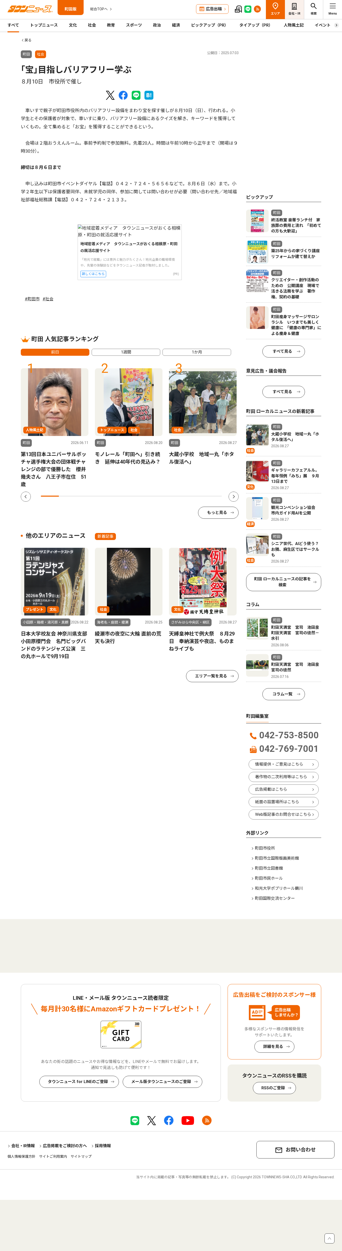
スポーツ (134, 25)
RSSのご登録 (273, 1088)
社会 (92, 25)
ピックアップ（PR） (209, 25)
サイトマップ (81, 1156)
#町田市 (32, 299)
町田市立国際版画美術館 (277, 858)
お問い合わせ (301, 1150)
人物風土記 (294, 25)
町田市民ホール (269, 878)
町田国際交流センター (275, 898)
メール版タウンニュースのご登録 (161, 1081)
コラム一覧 (282, 694)
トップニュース (44, 25)
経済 (176, 25)
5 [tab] (122, 496)
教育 (111, 25)
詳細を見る (273, 1046)
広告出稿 (214, 9)
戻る (28, 40)
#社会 (48, 299)
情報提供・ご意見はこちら (279, 764)
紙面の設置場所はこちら (277, 801)
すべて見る (282, 351)
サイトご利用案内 (53, 1156)
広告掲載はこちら (271, 789)
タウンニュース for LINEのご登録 (78, 1081)
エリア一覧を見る (211, 676)
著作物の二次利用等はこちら (281, 776)
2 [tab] (68, 496)
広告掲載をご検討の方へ (65, 1145)
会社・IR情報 (23, 1145)
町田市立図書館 (269, 868)
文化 (73, 25)
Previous (26, 497)
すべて (13, 25)
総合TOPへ (99, 9)
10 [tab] (213, 496)
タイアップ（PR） (256, 25)
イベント (323, 25)
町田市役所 (265, 848)
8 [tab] (176, 496)
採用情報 (103, 1145)
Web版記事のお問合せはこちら (283, 814)
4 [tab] (104, 496)
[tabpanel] (54, 428)
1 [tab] (50, 496)
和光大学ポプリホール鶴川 (279, 888)
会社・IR (294, 13)
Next (234, 497)
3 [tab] (86, 496)
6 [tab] (140, 496)
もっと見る (217, 512)
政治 (157, 25)
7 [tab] (158, 496)
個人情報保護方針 (22, 1156)
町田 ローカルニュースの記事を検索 (282, 582)
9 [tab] (195, 496)
